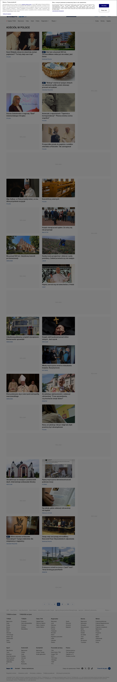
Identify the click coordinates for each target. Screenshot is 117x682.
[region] (58, 8)
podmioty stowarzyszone (26, 4)
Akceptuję (103, 5)
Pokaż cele (104, 10)
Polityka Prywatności (7, 13)
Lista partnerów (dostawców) (58, 10)
